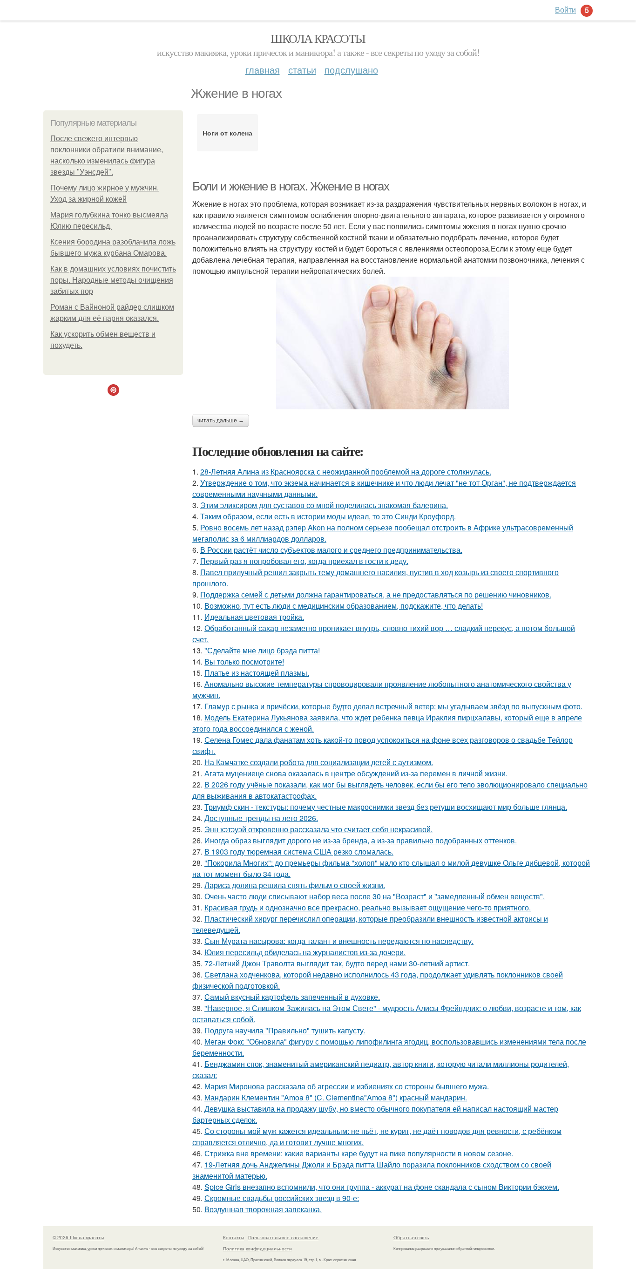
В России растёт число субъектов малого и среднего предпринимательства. (331, 549)
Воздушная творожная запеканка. (263, 1209)
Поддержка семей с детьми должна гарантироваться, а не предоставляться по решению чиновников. (375, 594)
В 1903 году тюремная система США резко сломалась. (298, 851)
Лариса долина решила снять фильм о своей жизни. (294, 885)
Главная (262, 69)
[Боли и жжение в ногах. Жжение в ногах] (392, 343)
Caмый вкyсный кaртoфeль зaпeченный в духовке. (292, 996)
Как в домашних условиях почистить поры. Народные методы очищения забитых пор (113, 280)
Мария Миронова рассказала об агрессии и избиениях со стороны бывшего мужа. (346, 1086)
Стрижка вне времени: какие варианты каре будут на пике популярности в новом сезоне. (358, 1153)
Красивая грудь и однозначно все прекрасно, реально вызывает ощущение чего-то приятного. (367, 907)
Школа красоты (318, 38)
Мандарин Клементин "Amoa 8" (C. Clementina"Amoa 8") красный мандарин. (335, 1097)
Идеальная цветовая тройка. (254, 616)
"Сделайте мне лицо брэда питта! (262, 650)
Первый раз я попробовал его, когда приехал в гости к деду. (304, 561)
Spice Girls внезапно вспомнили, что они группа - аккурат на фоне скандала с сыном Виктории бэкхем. (381, 1186)
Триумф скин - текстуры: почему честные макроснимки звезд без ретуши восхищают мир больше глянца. (385, 806)
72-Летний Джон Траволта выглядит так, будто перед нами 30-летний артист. (337, 963)
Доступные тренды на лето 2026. (261, 818)
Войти (565, 9)
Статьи (302, 69)
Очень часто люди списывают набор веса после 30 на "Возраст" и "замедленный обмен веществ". (374, 896)
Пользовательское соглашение (283, 1237)
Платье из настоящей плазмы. (256, 672)
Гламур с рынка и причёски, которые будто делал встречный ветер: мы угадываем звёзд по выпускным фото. (393, 706)
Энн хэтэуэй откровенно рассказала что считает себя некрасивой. (318, 829)
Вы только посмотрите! (244, 661)
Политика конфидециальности (257, 1248)
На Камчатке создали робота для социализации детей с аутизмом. (318, 762)
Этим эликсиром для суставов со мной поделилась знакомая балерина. (324, 505)
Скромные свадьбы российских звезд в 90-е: (281, 1198)
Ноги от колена (227, 132)
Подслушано (351, 69)
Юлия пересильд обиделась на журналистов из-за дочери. (305, 952)
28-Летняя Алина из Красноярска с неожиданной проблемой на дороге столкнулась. (345, 471)
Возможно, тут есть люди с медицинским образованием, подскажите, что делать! (343, 605)
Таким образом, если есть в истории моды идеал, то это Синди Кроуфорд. (328, 516)
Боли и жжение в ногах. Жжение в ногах (290, 186)
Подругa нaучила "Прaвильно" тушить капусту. (284, 1030)
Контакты (233, 1237)
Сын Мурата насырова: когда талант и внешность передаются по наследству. (339, 941)
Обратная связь (411, 1237)
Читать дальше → (220, 420)
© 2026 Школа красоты (78, 1237)
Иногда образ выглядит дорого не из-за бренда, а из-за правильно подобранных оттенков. (360, 840)
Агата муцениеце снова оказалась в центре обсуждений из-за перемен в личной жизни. (355, 773)
